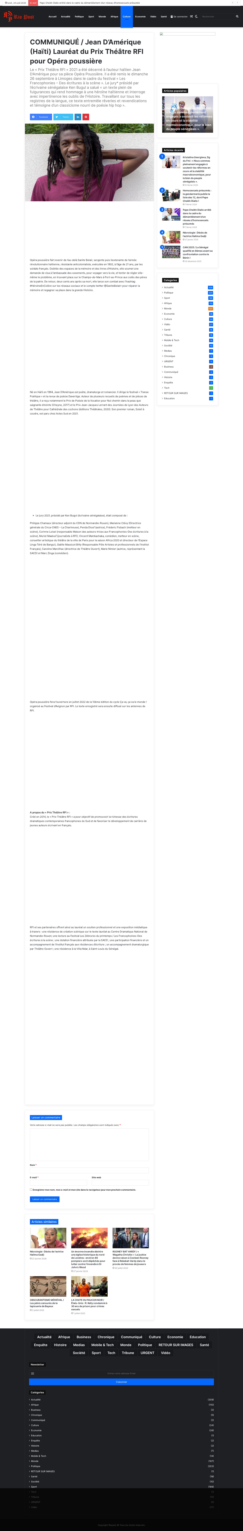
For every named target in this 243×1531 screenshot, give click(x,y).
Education (169, 398)
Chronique (169, 356)
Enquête (168, 382)
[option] (187, 114)
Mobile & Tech (171, 340)
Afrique (114, 16)
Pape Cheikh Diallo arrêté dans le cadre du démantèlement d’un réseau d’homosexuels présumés (197, 216)
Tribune (168, 335)
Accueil (52, 16)
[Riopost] (19, 16)
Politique (79, 16)
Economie (140, 16)
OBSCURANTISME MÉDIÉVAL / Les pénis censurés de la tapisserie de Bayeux (47, 1303)
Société (168, 345)
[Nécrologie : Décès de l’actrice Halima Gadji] (48, 1238)
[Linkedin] (78, 117)
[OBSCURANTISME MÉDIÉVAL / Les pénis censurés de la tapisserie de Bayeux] (48, 1286)
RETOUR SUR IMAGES (176, 393)
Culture (127, 16)
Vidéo (153, 16)
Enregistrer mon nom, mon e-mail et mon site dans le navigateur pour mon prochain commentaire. (84, 1189)
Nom (33, 1165)
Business (169, 366)
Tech (166, 388)
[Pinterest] (85, 117)
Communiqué (171, 372)
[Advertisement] (89, 234)
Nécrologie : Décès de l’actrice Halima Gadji (62, 2)
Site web (96, 1177)
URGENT (168, 361)
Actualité (65, 16)
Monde (102, 16)
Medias (168, 350)
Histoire (168, 377)
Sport (91, 16)
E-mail (34, 1177)
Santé (164, 16)
